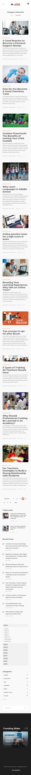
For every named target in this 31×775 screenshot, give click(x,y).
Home (11, 15)
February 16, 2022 (12, 385)
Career (16, 675)
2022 (5, 653)
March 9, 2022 (12, 348)
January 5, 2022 (12, 489)
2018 (5, 664)
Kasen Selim (5, 59)
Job (16, 682)
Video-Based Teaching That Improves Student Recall (14, 613)
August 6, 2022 (12, 156)
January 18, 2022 (12, 438)
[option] (15, 523)
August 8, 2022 (12, 107)
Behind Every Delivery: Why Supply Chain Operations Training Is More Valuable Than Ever (16, 556)
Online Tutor (16, 692)
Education (7, 38)
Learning (16, 685)
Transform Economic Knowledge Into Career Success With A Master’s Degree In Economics (17, 546)
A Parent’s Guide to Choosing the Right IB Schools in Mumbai (16, 596)
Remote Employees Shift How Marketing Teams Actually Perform (17, 565)
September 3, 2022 (13, 59)
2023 (5, 650)
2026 (5, 625)
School (16, 695)
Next (16, 502)
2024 (5, 647)
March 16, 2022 (12, 305)
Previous (6, 498)
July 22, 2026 (8, 744)
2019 (5, 661)
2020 (5, 658)
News (16, 689)
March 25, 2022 (12, 252)
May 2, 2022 (11, 208)
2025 (5, 645)
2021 (5, 656)
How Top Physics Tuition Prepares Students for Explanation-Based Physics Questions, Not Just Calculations (16, 586)
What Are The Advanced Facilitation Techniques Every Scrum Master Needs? (17, 575)
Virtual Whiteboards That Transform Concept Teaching (15, 604)
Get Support (16, 770)
